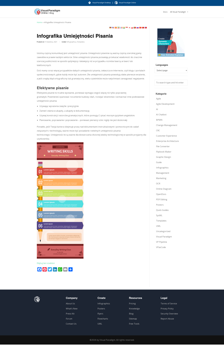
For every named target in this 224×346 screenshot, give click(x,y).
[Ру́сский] (137, 28)
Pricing (132, 303)
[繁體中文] (146, 28)
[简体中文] (143, 28)
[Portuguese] (135, 28)
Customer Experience (166, 135)
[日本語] (129, 28)
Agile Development (165, 104)
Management (162, 173)
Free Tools (134, 323)
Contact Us (71, 323)
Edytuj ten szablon (46, 263)
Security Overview (169, 313)
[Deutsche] (110, 28)
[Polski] (132, 28)
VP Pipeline (161, 242)
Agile (158, 98)
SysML (159, 215)
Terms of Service (169, 303)
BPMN (159, 119)
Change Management (166, 125)
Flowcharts (102, 318)
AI (157, 109)
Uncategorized (163, 231)
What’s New (71, 308)
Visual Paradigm (164, 236)
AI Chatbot (161, 114)
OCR (158, 183)
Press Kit (70, 313)
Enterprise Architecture (167, 141)
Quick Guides (162, 210)
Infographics (71, 42)
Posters (160, 204)
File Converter (163, 146)
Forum (69, 318)
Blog (131, 313)
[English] (113, 28)
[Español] (116, 28)
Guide (159, 162)
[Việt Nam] (140, 28)
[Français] (121, 28)
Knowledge (134, 308)
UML (158, 226)
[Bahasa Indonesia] (127, 28)
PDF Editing (161, 199)
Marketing (161, 178)
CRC (158, 130)
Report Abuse (167, 318)
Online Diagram (163, 188)
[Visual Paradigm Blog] (47, 13)
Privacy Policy (167, 308)
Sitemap (133, 318)
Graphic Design (163, 157)
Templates (81, 42)
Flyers (100, 313)
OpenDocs (161, 194)
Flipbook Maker (163, 151)
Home (39, 22)
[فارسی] (118, 28)
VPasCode (161, 247)
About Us (70, 303)
